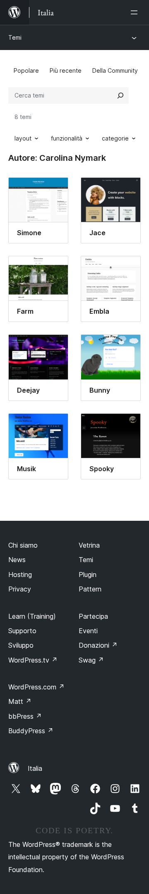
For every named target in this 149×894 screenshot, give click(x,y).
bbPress (25, 716)
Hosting (20, 574)
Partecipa (93, 616)
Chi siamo (23, 545)
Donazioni (98, 645)
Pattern (90, 589)
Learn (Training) (32, 616)
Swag (91, 660)
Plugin (87, 574)
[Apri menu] (136, 12)
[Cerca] (120, 95)
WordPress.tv (33, 660)
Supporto (22, 631)
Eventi (88, 631)
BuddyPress (30, 731)
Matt (19, 701)
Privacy (19, 589)
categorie (115, 138)
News (17, 559)
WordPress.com (36, 687)
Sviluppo (21, 645)
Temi (15, 37)
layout (22, 138)
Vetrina (89, 545)
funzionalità (66, 138)
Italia (35, 768)
